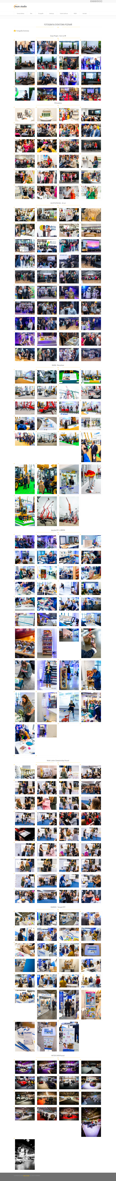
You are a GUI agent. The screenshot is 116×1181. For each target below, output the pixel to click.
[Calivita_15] (69, 266)
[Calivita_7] (69, 235)
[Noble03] (47, 901)
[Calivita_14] (47, 266)
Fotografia (40, 13)
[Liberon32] (25, 562)
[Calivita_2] (47, 219)
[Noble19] (47, 839)
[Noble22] (69, 823)
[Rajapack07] (91, 970)
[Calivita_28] (91, 312)
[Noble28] (25, 808)
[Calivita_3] (69, 219)
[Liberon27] (91, 562)
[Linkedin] (97, 1)
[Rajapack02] (25, 1001)
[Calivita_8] (91, 235)
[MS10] (91, 1087)
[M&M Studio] (20, 8)
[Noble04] (25, 901)
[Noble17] (91, 839)
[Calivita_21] (25, 297)
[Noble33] (91, 776)
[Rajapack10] (25, 970)
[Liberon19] (47, 720)
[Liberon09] (25, 624)
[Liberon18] (69, 593)
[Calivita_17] (25, 281)
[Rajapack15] (69, 954)
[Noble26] (69, 808)
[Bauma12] (91, 428)
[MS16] (47, 1072)
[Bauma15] (25, 428)
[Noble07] (47, 885)
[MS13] (25, 1087)
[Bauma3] (25, 524)
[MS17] (25, 1072)
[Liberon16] (91, 593)
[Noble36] (25, 776)
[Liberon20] (47, 593)
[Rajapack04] (69, 985)
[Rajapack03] (91, 985)
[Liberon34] (91, 546)
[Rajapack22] (47, 939)
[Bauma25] (69, 381)
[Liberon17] (69, 720)
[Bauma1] (69, 524)
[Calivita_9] (25, 250)
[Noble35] (47, 776)
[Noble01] (91, 901)
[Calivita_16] (91, 266)
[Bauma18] (47, 412)
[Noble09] (91, 870)
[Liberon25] (25, 577)
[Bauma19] (25, 412)
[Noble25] (91, 808)
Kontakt (85, 13)
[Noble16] (25, 854)
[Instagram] (99, 1)
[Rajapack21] (69, 939)
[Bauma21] (69, 397)
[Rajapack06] (25, 985)
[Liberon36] (47, 546)
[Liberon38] (25, 688)
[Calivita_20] (91, 281)
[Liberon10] (91, 608)
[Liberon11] (25, 752)
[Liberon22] (91, 577)
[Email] (91, 1)
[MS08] (47, 1103)
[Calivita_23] (69, 297)
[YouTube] (101, 1)
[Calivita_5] (25, 235)
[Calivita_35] (69, 343)
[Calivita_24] (91, 297)
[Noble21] (91, 823)
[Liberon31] (69, 688)
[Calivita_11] (69, 250)
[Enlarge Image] (25, 43)
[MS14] (91, 1072)
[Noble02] (69, 901)
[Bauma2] (47, 524)
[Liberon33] (47, 688)
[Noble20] (25, 839)
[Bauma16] (91, 412)
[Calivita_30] (47, 328)
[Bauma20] (91, 397)
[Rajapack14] (25, 1049)
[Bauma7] (25, 492)
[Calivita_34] (47, 343)
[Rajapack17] (25, 954)
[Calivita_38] (47, 359)
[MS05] (25, 1118)
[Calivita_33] (25, 343)
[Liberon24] (47, 577)
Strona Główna (20, 13)
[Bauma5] (69, 492)
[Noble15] (47, 854)
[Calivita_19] (69, 281)
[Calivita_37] (25, 359)
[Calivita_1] (25, 219)
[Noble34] (69, 776)
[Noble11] (47, 870)
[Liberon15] (25, 608)
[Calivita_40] (91, 359)
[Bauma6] (47, 492)
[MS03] (69, 1118)
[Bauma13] (69, 428)
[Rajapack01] (47, 1017)
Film (31, 13)
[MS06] (91, 1103)
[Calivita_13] (25, 266)
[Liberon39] (91, 656)
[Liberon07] (47, 624)
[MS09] (25, 1103)
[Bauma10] (47, 443)
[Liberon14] (91, 720)
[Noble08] (25, 885)
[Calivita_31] (69, 328)
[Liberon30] (47, 562)
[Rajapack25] (69, 923)
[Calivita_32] (91, 328)
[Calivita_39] (69, 359)
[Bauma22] (47, 397)
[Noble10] (69, 870)
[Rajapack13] (91, 954)
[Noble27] (47, 808)
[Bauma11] (25, 443)
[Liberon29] (69, 562)
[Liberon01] (69, 639)
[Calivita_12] (91, 250)
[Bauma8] (91, 460)
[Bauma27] (25, 381)
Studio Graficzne (64, 13)
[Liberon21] (25, 593)
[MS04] (47, 1118)
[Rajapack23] (25, 939)
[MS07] (69, 1103)
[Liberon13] (47, 608)
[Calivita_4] (91, 219)
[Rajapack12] (47, 1049)
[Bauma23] (25, 397)
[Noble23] (47, 823)
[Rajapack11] (69, 1049)
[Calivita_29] (25, 328)
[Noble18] (69, 839)
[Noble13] (91, 854)
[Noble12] (25, 870)
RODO (75, 13)
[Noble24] (25, 823)
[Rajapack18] (91, 939)
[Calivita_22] (47, 297)
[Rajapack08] (69, 970)
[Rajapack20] (69, 1017)
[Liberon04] (25, 656)
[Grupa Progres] (25, 52)
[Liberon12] (69, 608)
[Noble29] (91, 792)
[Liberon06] (69, 624)
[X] (93, 1)
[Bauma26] (47, 381)
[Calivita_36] (91, 343)
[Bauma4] (91, 492)
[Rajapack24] (91, 923)
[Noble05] (91, 885)
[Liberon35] (69, 546)
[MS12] (47, 1087)
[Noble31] (47, 792)
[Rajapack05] (47, 985)
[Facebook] (95, 1)
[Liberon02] (47, 656)
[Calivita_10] (47, 250)
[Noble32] (25, 792)
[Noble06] (69, 885)
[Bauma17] (69, 412)
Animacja (51, 13)
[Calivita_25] (25, 312)
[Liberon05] (91, 624)
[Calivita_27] (69, 312)
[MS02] (91, 1135)
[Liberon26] (25, 720)
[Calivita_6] (47, 235)
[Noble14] (69, 854)
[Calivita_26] (47, 312)
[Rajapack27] (25, 923)
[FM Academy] (25, 119)
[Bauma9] (69, 443)
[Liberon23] (69, 577)
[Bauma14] (47, 428)
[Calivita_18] (47, 281)
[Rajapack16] (47, 954)
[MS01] (25, 1168)
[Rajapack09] (47, 970)
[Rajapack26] (47, 923)
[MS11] (69, 1087)
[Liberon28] (91, 688)
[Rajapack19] (91, 1017)
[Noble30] (69, 792)
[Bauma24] (91, 381)
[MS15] (69, 1072)
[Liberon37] (25, 546)
